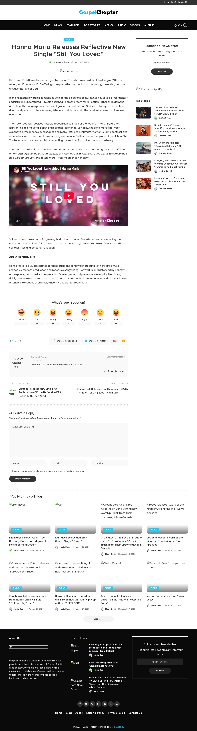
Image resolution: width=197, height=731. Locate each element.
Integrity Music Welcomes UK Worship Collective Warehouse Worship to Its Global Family (170, 163)
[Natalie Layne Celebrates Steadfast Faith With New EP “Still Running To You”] (143, 130)
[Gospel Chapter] (98, 12)
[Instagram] (175, 2)
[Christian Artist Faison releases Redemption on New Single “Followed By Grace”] (29, 576)
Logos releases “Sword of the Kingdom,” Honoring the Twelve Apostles (165, 541)
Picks (68, 39)
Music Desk (19, 550)
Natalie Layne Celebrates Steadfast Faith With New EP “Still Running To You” (169, 128)
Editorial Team (165, 153)
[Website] (104, 372)
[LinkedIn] (179, 2)
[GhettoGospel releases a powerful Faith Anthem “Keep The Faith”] (121, 576)
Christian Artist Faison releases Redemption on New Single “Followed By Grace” (27, 599)
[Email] (123, 341)
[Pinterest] (172, 2)
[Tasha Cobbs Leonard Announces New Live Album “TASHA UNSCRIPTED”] (143, 112)
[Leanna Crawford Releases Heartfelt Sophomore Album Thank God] (143, 183)
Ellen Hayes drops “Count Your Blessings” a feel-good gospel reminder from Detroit (27, 541)
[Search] (185, 25)
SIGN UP (162, 71)
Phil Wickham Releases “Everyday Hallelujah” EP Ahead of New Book (167, 146)
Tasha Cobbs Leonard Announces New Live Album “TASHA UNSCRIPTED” (169, 110)
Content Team (62, 62)
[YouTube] (182, 2)
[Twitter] (168, 2)
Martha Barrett (165, 171)
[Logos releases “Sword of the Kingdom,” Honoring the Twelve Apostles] (167, 518)
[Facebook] (165, 2)
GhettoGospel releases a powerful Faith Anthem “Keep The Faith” (121, 599)
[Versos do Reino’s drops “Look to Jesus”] (167, 576)
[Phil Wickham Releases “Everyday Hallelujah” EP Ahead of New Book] (143, 148)
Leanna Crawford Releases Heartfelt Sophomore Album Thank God (169, 181)
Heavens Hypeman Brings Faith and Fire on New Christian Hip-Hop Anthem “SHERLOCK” (75, 599)
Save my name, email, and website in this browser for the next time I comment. (49, 471)
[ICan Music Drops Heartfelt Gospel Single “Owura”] (75, 518)
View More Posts (115, 357)
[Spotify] (186, 2)
